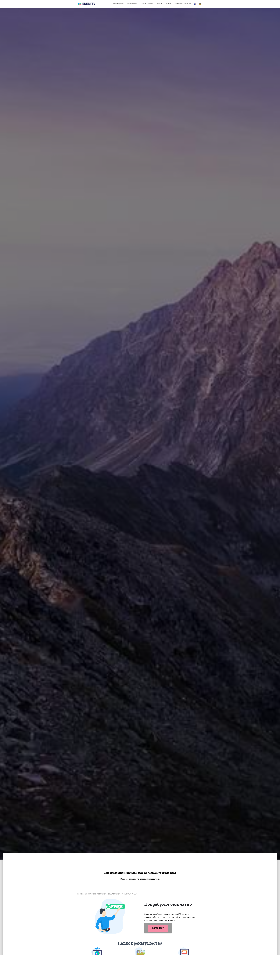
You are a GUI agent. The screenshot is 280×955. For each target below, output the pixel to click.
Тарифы (169, 4)
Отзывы (160, 4)
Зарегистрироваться (183, 4)
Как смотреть (132, 4)
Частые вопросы (147, 4)
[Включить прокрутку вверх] (275, 950)
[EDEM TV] (86, 4)
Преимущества (118, 4)
